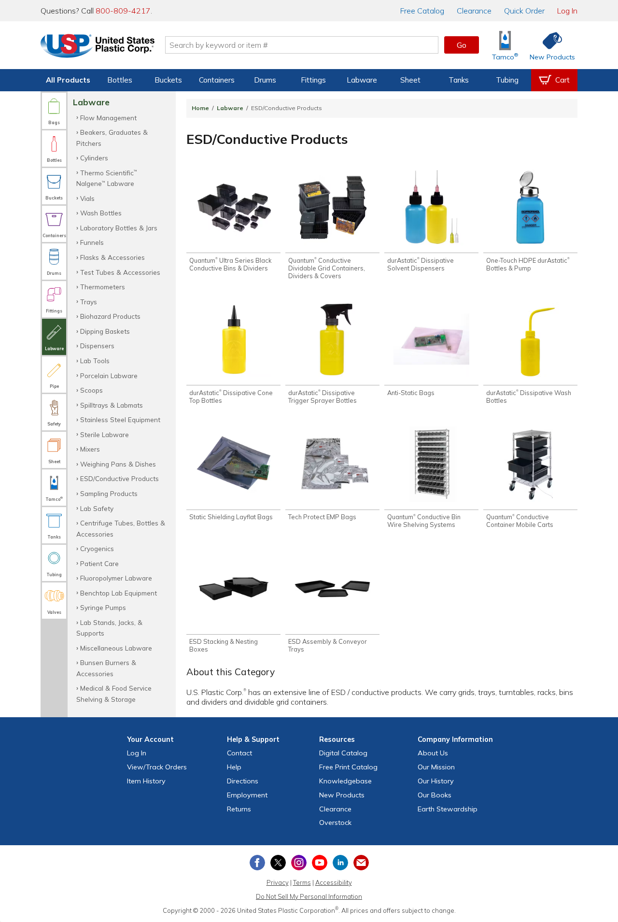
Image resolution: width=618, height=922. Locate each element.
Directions (242, 781)
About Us (433, 753)
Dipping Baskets (105, 331)
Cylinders (94, 158)
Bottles (119, 80)
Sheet (410, 80)
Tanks (459, 80)
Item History (146, 781)
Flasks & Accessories (112, 257)
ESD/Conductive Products (119, 478)
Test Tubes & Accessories (120, 272)
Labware (362, 80)
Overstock (335, 822)
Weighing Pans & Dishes (118, 464)
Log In (567, 10)
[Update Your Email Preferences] (361, 862)
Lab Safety (96, 508)
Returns (239, 809)
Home (200, 108)
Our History (436, 781)
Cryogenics (97, 548)
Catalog (422, 10)
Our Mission (436, 767)
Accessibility (333, 882)
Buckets (168, 80)
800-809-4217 (123, 10)
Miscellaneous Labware (116, 648)
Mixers (90, 449)
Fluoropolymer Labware (116, 578)
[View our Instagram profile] (299, 862)
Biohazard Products (110, 316)
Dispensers (97, 345)
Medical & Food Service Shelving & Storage (114, 693)
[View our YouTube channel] (319, 862)
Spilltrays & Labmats (111, 405)
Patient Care (99, 563)
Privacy (278, 882)
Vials (87, 198)
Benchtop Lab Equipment (118, 593)
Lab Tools (95, 360)
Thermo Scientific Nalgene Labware (106, 178)
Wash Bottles (101, 213)
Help (234, 767)
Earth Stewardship (448, 809)
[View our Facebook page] (257, 862)
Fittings (313, 80)
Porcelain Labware (109, 375)
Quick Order (524, 10)
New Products (342, 795)
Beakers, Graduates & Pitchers (112, 137)
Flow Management (108, 117)
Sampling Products (109, 493)
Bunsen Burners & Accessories (106, 667)
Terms (302, 882)
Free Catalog (348, 767)
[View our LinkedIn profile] (340, 862)
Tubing (507, 80)
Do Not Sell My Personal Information (309, 896)
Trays (88, 302)
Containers (217, 80)
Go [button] (461, 45)
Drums (265, 80)
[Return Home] (97, 47)
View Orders (157, 767)
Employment (247, 795)
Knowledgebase (345, 781)
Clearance (474, 10)
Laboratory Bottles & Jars (118, 228)
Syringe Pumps (103, 607)
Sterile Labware (104, 434)
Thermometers (102, 287)
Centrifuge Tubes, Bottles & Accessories (120, 528)
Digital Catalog (343, 753)
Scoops (91, 390)
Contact (239, 753)
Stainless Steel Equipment (120, 419)
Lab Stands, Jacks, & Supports (109, 627)
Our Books (434, 795)
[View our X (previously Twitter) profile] (278, 862)
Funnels (92, 242)
